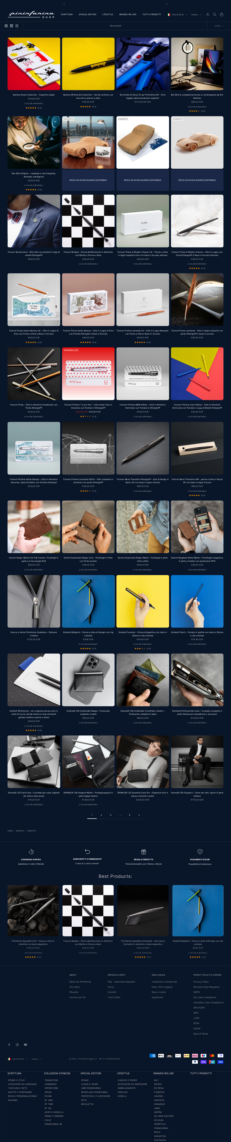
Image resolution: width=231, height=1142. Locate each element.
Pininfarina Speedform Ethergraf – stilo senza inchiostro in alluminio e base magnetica (143, 942)
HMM (157, 1108)
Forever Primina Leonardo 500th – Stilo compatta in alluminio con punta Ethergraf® (88, 481)
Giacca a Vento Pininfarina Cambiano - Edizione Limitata (34, 634)
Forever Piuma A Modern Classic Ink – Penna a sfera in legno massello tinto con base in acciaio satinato (143, 253)
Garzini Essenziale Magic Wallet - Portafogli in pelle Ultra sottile (143, 559)
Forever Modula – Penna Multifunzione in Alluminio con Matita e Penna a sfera (88, 253)
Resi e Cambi (159, 992)
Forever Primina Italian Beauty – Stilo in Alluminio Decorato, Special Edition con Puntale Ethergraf (34, 481)
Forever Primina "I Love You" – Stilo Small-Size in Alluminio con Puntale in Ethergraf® (88, 406)
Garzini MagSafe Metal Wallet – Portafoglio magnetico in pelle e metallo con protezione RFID (197, 559)
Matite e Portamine (20, 1092)
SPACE (48, 1092)
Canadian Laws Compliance (208, 1002)
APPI (196, 1012)
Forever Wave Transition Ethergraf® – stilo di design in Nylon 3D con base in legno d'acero (143, 481)
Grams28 (159, 1104)
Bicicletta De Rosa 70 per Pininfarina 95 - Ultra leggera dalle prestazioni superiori (142, 96)
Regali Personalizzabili (22, 1096)
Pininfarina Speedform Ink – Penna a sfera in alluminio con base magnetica (33, 942)
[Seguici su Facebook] (9, 1044)
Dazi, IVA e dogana (162, 987)
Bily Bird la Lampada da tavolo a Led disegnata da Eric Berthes (197, 96)
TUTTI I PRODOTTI (152, 14)
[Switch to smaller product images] (11, 26)
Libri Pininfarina (91, 1088)
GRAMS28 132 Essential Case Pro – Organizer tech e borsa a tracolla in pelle (142, 794)
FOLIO (48, 1120)
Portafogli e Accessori (95, 1096)
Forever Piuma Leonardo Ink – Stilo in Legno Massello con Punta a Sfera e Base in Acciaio (143, 332)
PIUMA (48, 1096)
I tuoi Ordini (114, 997)
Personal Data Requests (206, 987)
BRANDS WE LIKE (127, 14)
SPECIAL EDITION (87, 14)
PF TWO (49, 1104)
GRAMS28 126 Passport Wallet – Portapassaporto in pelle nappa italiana (88, 794)
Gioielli (122, 1096)
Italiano (194, 15)
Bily (156, 1080)
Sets (84, 1100)
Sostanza (160, 1140)
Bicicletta (87, 1104)
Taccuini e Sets (17, 1088)
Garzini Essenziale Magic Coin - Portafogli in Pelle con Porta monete (88, 559)
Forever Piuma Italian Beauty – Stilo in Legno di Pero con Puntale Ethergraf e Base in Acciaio (88, 332)
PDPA (196, 1023)
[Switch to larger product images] (6, 26)
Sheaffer (160, 1136)
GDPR (196, 992)
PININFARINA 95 (53, 1124)
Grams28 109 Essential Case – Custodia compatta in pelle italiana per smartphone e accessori (197, 712)
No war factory (164, 1116)
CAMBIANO (51, 1084)
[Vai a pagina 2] (139, 815)
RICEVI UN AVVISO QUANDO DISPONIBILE (88, 180)
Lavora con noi (77, 997)
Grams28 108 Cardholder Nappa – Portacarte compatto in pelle (88, 712)
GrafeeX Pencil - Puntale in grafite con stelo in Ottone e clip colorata (197, 634)
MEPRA (158, 1112)
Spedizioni (157, 997)
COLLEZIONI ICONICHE (57, 1073)
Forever (159, 1092)
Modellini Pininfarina (94, 1092)
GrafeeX (159, 1100)
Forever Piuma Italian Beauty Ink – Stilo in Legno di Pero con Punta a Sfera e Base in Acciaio (33, 332)
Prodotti (32, 831)
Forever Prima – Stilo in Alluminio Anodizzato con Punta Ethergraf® (34, 406)
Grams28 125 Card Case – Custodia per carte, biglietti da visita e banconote (34, 794)
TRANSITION (51, 1080)
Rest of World (200, 1033)
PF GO (48, 1108)
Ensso (158, 1084)
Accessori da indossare (132, 1084)
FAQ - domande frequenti (121, 981)
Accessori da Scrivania (22, 1084)
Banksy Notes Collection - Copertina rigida (34, 95)
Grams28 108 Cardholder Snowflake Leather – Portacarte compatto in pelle (143, 712)
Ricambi (12, 1100)
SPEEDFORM (51, 1088)
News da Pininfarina (80, 981)
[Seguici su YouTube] (25, 1044)
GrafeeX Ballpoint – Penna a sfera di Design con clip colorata (88, 634)
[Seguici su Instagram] (17, 1044)
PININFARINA (161, 1128)
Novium (158, 1120)
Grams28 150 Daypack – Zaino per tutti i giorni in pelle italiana (197, 794)
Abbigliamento (127, 1088)
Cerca (111, 987)
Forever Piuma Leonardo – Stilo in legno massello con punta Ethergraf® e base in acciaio (197, 332)
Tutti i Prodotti (201, 1073)
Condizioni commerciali (164, 981)
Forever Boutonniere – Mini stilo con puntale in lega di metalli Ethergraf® (34, 253)
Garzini (158, 1096)
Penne (85, 1080)
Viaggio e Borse (127, 1080)
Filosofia (73, 992)
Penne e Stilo (16, 1080)
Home (10, 831)
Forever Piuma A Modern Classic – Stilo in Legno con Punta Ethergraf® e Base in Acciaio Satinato (197, 253)
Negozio (20, 831)
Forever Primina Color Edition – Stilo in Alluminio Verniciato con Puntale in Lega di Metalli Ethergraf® (197, 406)
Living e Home (89, 1084)
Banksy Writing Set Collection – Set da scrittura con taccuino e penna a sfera (88, 96)
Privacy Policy (201, 981)
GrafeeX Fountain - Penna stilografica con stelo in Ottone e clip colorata (142, 634)
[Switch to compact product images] (16, 26)
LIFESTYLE (107, 14)
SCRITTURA (67, 14)
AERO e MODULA (54, 1112)
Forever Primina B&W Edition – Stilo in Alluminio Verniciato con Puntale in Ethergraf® (143, 406)
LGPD (196, 1018)
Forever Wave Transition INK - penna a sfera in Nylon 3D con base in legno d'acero (197, 481)
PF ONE (49, 1100)
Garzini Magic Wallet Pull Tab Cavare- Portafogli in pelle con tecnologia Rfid (33, 559)
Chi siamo (74, 987)
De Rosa (159, 1088)
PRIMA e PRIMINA (54, 1116)
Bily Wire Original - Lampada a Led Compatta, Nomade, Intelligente (34, 175)
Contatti (112, 992)
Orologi (123, 1092)
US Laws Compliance (204, 997)
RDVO (157, 1132)
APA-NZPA (199, 1007)
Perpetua (160, 1124)
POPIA (196, 1028)
